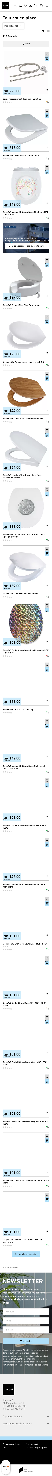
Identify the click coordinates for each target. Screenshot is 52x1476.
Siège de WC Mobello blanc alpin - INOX (21, 155)
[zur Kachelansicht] (43, 30)
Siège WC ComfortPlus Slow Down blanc (21, 305)
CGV (4, 1447)
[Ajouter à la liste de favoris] (47, 54)
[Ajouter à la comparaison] (47, 90)
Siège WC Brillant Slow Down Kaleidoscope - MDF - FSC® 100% (26, 651)
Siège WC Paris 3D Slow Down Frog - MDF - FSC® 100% (25, 1122)
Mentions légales (32, 1444)
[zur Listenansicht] (47, 30)
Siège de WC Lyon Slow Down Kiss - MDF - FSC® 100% (25, 945)
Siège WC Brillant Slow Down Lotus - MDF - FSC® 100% (25, 826)
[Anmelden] (30, 5)
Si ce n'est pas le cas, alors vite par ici (28, 246)
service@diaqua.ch (11, 1361)
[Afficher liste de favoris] (25, 5)
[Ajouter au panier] (47, 59)
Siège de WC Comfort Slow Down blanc (20, 593)
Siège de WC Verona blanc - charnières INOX (23, 362)
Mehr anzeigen (11, 1267)
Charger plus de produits (25, 1254)
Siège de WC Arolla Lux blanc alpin (19, 709)
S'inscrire (27, 1341)
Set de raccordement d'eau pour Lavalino (22, 99)
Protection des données (12, 1444)
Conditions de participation (36, 1447)
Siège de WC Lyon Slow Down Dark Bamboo (23, 418)
